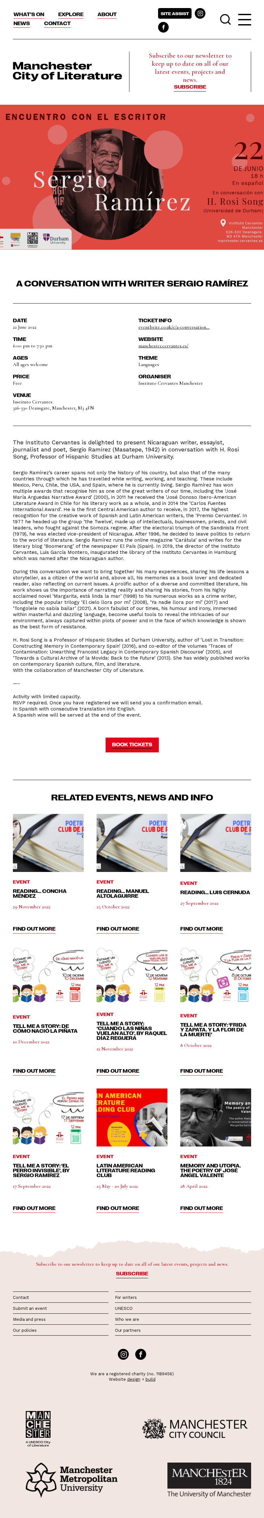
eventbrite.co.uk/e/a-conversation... (174, 327)
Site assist (175, 13)
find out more (34, 929)
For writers (126, 1297)
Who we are (127, 1319)
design (133, 1379)
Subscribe (190, 87)
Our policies (25, 1330)
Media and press (29, 1319)
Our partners (128, 1330)
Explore (70, 14)
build (151, 1379)
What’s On (29, 14)
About (107, 14)
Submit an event (30, 1308)
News (22, 23)
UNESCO (124, 1308)
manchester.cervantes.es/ (163, 346)
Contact (57, 23)
